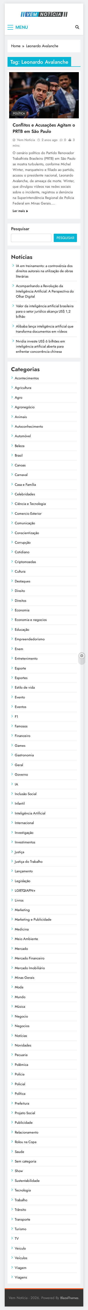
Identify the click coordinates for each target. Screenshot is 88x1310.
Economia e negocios (31, 619)
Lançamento (24, 871)
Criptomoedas (25, 561)
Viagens (21, 1277)
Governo (21, 774)
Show (19, 1170)
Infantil (20, 803)
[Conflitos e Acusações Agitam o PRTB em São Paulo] (44, 95)
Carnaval (21, 474)
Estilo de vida (25, 687)
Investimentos (25, 842)
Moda (19, 987)
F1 (16, 716)
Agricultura (23, 387)
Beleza (19, 445)
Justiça (19, 852)
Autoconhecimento (29, 426)
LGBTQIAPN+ (25, 890)
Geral (19, 765)
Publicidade (24, 1122)
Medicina (22, 929)
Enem (19, 648)
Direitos (20, 600)
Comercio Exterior (28, 513)
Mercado (21, 948)
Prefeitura (22, 1103)
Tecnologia (23, 1190)
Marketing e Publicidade (33, 919)
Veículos (21, 1258)
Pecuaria (21, 1054)
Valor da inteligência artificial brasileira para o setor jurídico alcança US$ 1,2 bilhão (44, 311)
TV (17, 1238)
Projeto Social (25, 1113)
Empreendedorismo (30, 639)
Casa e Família (25, 484)
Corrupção (23, 542)
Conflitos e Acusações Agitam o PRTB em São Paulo (44, 128)
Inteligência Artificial (30, 813)
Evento (20, 697)
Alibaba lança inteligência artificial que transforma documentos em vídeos (44, 329)
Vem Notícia (26, 139)
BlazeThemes (69, 1298)
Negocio (21, 1016)
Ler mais (19, 210)
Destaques (22, 581)
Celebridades (25, 494)
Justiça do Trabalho (28, 861)
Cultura (20, 571)
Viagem (21, 1267)
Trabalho (21, 1200)
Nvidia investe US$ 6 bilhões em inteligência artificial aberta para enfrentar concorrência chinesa (40, 346)
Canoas (20, 465)
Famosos (21, 726)
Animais (21, 416)
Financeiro (22, 735)
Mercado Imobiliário (30, 968)
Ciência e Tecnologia (30, 503)
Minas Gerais (24, 977)
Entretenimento (26, 658)
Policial (20, 1084)
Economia (22, 610)
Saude (19, 1151)
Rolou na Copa (25, 1141)
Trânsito (20, 1209)
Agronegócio (24, 407)
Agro (18, 397)
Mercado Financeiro (29, 958)
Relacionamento (26, 1132)
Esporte (20, 668)
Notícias (21, 1035)
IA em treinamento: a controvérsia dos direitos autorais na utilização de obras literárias (44, 271)
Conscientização (27, 532)
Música (20, 1006)
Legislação (22, 881)
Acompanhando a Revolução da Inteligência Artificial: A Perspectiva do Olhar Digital (45, 291)
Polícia (19, 1074)
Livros (19, 900)
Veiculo (20, 1248)
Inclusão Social (25, 793)
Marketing (22, 909)
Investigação (24, 832)
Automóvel (23, 436)
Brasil (19, 455)
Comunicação (25, 523)
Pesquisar (20, 229)
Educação (22, 629)
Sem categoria (25, 1161)
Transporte (22, 1219)
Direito (20, 590)
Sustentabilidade (27, 1180)
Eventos (20, 706)
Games (20, 745)
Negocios (22, 1025)
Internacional (24, 822)
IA (16, 784)
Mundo (20, 997)
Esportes (21, 677)
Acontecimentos (27, 378)
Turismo (20, 1229)
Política (19, 113)
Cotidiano (22, 552)
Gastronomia (24, 755)
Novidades (23, 1045)
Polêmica (21, 1064)
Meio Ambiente (26, 938)
